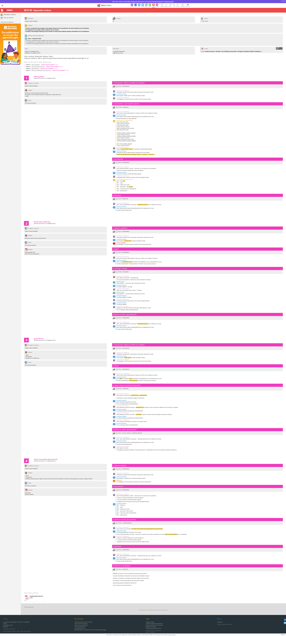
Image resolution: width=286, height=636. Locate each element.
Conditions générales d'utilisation (154, 623)
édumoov (5, 626)
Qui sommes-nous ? (8, 625)
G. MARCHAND (204, 21)
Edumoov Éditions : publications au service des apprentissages (90, 629)
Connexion (219, 622)
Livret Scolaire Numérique (81, 623)
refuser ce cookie (171, 634)
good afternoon (35, 68)
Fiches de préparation (79, 626)
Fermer (284, 1)
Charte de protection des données (154, 625)
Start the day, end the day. (38, 66)
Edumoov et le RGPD (151, 626)
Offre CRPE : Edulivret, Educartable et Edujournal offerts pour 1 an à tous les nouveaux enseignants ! (143, 1)
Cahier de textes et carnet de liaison (83, 622)
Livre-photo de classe (79, 628)
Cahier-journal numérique (81, 625)
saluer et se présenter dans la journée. (41, 70)
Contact (5, 623)
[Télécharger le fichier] (25, 600)
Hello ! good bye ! (36, 64)
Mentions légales (150, 622)
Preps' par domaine (8, 17)
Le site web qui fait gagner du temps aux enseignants (16, 622)
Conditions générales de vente (153, 628)
